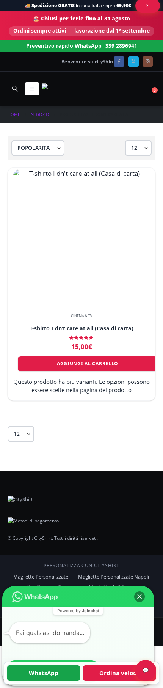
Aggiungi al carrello (87, 363)
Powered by (78, 610)
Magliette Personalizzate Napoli (113, 576)
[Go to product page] (81, 237)
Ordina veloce (119, 673)
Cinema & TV (81, 315)
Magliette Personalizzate (40, 576)
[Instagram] (148, 61)
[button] (15, 88)
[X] (133, 61)
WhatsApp (43, 673)
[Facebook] (119, 61)
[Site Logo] (62, 88)
